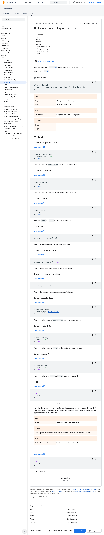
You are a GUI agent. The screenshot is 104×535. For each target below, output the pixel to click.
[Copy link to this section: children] (45, 226)
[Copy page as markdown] (72, 28)
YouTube (33, 522)
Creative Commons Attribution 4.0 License (85, 489)
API (31, 13)
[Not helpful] (95, 23)
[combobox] (60, 2)
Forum (32, 512)
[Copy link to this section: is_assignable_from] (56, 298)
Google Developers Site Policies (84, 491)
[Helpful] (92, 23)
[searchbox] (13, 19)
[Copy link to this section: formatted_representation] (62, 274)
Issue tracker (71, 509)
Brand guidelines (72, 519)
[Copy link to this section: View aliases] (48, 77)
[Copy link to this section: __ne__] (42, 449)
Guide (25, 13)
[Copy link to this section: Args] (40, 97)
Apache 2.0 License (57, 491)
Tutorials (16, 13)
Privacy (38, 531)
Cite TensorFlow (72, 522)
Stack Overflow (72, 516)
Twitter (32, 519)
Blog (31, 509)
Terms (32, 531)
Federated (7, 9)
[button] (13, 26)
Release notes (71, 512)
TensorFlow (37, 23)
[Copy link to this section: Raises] (41, 111)
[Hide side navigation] (24, 531)
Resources (27, 2)
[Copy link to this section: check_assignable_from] (59, 143)
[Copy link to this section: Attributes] (43, 121)
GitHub (91, 2)
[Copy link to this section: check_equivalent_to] (57, 170)
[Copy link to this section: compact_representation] (60, 250)
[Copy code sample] (95, 82)
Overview (5, 13)
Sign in (99, 2)
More (39, 2)
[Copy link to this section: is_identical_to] (52, 354)
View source (38, 147)
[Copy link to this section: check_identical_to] (56, 198)
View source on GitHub (46, 61)
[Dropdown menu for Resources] (33, 2)
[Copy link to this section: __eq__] (42, 382)
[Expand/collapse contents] (45, 34)
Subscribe (79, 531)
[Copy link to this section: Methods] (46, 137)
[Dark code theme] (92, 82)
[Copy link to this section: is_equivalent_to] (53, 326)
